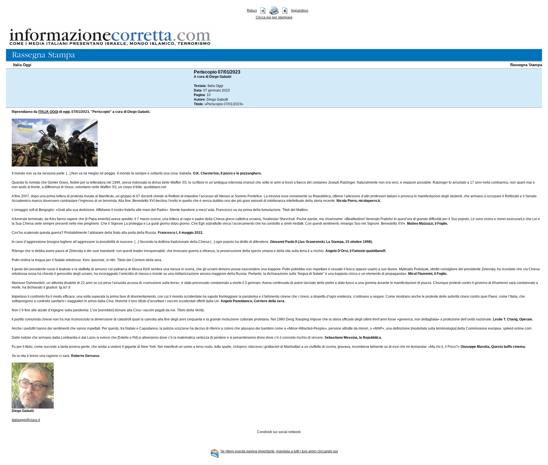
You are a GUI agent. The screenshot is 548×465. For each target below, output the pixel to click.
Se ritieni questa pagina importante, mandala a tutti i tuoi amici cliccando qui (279, 451)
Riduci (252, 11)
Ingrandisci (299, 11)
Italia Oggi (22, 65)
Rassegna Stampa (526, 65)
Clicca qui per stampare (274, 17)
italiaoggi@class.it (26, 420)
